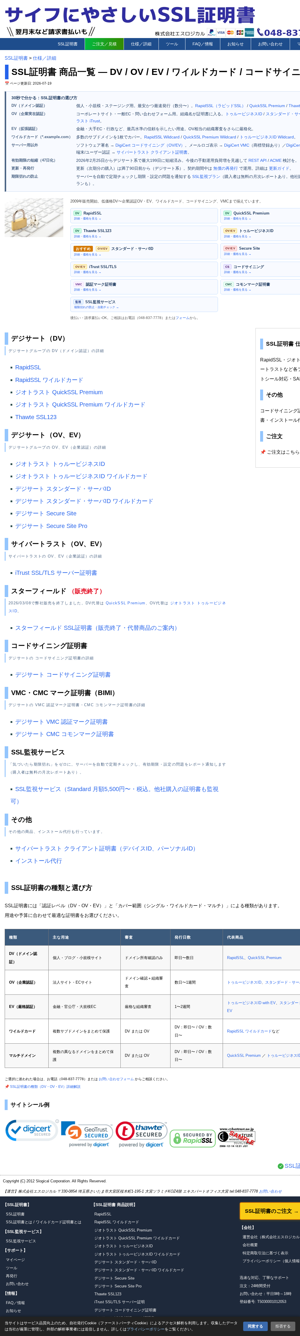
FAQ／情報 (202, 44)
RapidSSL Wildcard (162, 137)
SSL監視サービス (21, 1241)
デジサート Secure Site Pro (51, 526)
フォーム (182, 318)
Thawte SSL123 (36, 417)
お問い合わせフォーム (116, 1079)
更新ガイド (279, 168)
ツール (172, 44)
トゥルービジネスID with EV (251, 1003)
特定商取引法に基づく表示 (265, 1253)
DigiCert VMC (236, 145)
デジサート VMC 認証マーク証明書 (61, 721)
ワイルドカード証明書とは (58, 1222)
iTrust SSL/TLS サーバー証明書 (56, 573)
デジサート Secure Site (45, 513)
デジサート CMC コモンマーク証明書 (64, 734)
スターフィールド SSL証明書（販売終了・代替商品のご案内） (97, 628)
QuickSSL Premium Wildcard (209, 137)
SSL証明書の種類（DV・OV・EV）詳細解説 (45, 1087)
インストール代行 (38, 860)
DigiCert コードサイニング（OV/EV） (150, 145)
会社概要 (250, 1245)
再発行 (11, 1276)
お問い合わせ (270, 44)
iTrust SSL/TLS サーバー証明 (119, 1302)
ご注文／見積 (104, 44)
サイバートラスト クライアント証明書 (152, 152)
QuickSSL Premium (267, 105)
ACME (276, 160)
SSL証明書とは (19, 1222)
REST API (257, 160)
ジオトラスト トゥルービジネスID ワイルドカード (81, 476)
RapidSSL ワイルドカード (49, 380)
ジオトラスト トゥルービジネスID (60, 464)
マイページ (15, 1260)
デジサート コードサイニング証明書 (63, 674)
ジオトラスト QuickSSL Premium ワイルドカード (80, 404)
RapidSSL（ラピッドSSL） (220, 105)
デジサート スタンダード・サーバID (63, 489)
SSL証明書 (68, 44)
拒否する (283, 1326)
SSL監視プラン (206, 176)
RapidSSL (28, 367)
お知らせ (235, 44)
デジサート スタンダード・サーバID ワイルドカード (84, 501)
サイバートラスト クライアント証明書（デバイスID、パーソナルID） (107, 848)
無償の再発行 (225, 168)
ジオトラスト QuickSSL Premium (59, 392)
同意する (255, 1326)
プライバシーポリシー (146, 1329)
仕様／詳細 (141, 44)
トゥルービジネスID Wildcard (267, 137)
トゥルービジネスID (243, 114)
